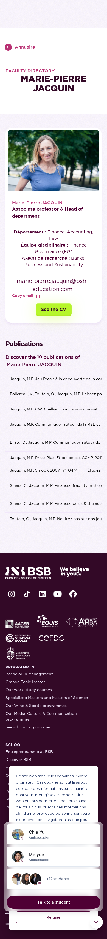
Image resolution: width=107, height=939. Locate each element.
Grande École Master (25, 681)
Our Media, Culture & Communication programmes (41, 716)
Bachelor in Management (29, 673)
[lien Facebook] (73, 594)
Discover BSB (18, 759)
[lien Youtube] (58, 594)
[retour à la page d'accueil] (47, 573)
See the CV (53, 309)
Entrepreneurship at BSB (29, 751)
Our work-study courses (28, 689)
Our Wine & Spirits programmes (36, 705)
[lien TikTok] (27, 594)
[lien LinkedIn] (42, 594)
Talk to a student (53, 902)
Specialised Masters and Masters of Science (46, 697)
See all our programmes (28, 727)
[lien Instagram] (11, 594)
